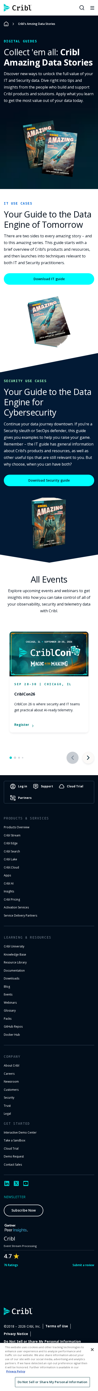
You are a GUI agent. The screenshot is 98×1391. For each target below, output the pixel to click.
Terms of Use (56, 1326)
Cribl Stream (12, 835)
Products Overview (16, 827)
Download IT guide (49, 279)
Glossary (10, 1010)
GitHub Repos (13, 1026)
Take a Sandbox (14, 1140)
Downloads (11, 978)
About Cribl (11, 1065)
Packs (7, 1019)
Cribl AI (9, 883)
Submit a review (83, 1265)
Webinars (10, 1003)
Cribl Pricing (12, 899)
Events (8, 994)
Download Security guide (49, 480)
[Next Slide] (88, 758)
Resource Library (15, 962)
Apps (7, 875)
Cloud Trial (11, 1148)
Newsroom (11, 1081)
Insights (9, 891)
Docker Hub (12, 1035)
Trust (7, 1106)
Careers (9, 1074)
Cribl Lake (10, 859)
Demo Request (14, 1156)
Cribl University (14, 946)
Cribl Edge (11, 843)
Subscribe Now (23, 1210)
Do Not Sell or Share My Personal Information (42, 1341)
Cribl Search (12, 851)
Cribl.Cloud (11, 867)
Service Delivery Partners (20, 915)
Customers (11, 1090)
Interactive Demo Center (20, 1132)
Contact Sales (13, 1165)
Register (21, 724)
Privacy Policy (15, 1371)
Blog (7, 987)
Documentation (14, 970)
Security (9, 1098)
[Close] (92, 1349)
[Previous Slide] (72, 758)
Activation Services (16, 907)
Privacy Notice (16, 1334)
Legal (7, 1114)
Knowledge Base (15, 954)
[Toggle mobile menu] (92, 7)
